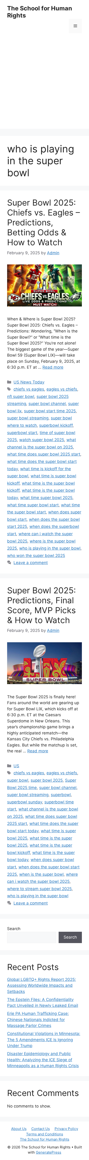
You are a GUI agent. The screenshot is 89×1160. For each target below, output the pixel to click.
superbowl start (22, 432)
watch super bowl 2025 (41, 439)
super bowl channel (47, 403)
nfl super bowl (20, 396)
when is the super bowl (41, 874)
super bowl (17, 780)
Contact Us (40, 1128)
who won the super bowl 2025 (36, 555)
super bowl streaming (27, 418)
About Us (19, 1128)
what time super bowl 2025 (46, 497)
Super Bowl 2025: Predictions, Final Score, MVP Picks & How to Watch (41, 605)
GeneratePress (48, 1152)
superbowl (61, 794)
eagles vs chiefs (62, 389)
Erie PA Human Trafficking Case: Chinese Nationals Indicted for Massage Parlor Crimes (38, 1019)
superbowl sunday (24, 802)
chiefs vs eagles (29, 389)
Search (13, 928)
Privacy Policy (66, 1128)
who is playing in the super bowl (49, 548)
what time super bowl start (33, 505)
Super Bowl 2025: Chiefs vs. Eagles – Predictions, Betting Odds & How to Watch (43, 222)
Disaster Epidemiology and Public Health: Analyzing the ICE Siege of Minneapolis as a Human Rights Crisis (43, 1059)
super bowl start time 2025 (50, 411)
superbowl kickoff (56, 425)
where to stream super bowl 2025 (39, 888)
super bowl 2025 (47, 780)
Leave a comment (31, 562)
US (16, 765)
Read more (52, 367)
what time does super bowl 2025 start (43, 454)
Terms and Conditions (44, 1134)
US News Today (29, 382)
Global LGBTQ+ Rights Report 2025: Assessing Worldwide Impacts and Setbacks (41, 985)
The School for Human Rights (44, 1139)
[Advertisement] (44, 84)
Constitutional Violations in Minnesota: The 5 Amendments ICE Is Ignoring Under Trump (43, 1039)
